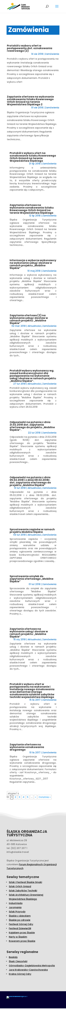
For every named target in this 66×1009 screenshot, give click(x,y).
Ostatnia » (45, 797)
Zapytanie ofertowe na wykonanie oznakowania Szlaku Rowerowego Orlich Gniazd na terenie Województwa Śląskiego (32, 209)
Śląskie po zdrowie (19, 920)
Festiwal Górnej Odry (21, 924)
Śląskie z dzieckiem (20, 915)
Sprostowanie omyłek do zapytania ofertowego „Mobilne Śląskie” (31, 578)
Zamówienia (52, 54)
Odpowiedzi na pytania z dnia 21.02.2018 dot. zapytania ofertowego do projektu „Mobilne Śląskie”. (32, 426)
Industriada (15, 903)
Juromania (15, 907)
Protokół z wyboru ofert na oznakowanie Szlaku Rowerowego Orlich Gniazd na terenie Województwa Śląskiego (33, 157)
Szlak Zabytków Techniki (23, 890)
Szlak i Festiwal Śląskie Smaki (25, 882)
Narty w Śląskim (18, 936)
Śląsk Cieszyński (18, 961)
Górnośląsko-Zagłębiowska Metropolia (32, 965)
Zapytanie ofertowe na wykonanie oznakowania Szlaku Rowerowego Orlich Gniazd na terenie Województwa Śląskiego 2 (30, 100)
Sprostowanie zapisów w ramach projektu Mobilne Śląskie (32, 531)
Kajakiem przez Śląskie (22, 932)
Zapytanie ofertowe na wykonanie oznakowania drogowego (27, 747)
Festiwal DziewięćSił (20, 928)
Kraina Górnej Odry (20, 974)
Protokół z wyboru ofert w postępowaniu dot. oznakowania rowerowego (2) (29, 48)
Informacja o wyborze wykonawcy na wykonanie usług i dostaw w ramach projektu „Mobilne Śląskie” (33, 264)
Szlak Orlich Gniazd (20, 886)
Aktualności (34, 326)
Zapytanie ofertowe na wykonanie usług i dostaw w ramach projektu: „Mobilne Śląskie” (29, 632)
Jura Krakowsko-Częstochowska (28, 969)
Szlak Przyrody (17, 911)
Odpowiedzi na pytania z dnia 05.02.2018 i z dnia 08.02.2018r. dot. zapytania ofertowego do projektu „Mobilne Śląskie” (30, 481)
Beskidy (13, 957)
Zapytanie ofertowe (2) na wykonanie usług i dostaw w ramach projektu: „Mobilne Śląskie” (29, 319)
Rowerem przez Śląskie (22, 941)
